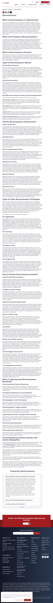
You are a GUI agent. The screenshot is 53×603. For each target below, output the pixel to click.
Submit (36, 533)
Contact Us (26, 523)
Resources (4, 9)
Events (32, 542)
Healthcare (19, 574)
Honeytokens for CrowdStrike (23, 558)
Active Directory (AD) (14, 452)
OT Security (19, 549)
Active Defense (20, 542)
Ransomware (20, 556)
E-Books (33, 552)
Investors (44, 547)
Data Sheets (34, 562)
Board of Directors (46, 542)
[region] (17, 597)
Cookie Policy (38, 598)
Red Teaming (20, 564)
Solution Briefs (34, 550)
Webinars (33, 554)
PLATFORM (5, 555)
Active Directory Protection (23, 551)
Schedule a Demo (45, 2)
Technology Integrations (7, 571)
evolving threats (7, 363)
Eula (49, 598)
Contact (37, 2)
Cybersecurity (5, 22)
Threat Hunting (20, 553)
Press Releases (34, 546)
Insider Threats (20, 562)
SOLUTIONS (20, 538)
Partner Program (6, 573)
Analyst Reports (34, 548)
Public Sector (20, 572)
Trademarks (44, 598)
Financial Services (21, 576)
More (22, 507)
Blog (32, 540)
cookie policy (7, 597)
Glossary (11, 9)
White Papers (34, 556)
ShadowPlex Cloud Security (8, 547)
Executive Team (45, 540)
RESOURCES (34, 538)
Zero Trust (19, 560)
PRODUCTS (5, 538)
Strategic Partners (6, 569)
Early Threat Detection (22, 544)
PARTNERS (5, 567)
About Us (45, 538)
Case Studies (34, 558)
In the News (34, 544)
